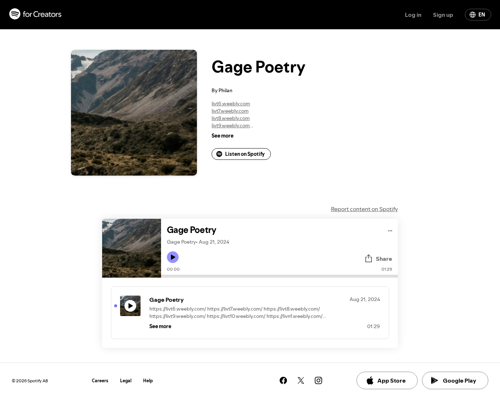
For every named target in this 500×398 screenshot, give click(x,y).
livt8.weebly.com (231, 118)
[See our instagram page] (318, 380)
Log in (413, 15)
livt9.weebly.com (231, 125)
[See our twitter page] (300, 380)
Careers (100, 381)
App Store (391, 380)
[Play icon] (173, 257)
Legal (125, 381)
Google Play (459, 380)
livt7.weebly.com (230, 110)
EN (481, 14)
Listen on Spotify (245, 154)
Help (148, 381)
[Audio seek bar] (279, 276)
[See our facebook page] (283, 380)
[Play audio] (390, 230)
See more (223, 135)
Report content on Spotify (364, 209)
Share (384, 259)
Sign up (443, 15)
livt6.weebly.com (231, 103)
